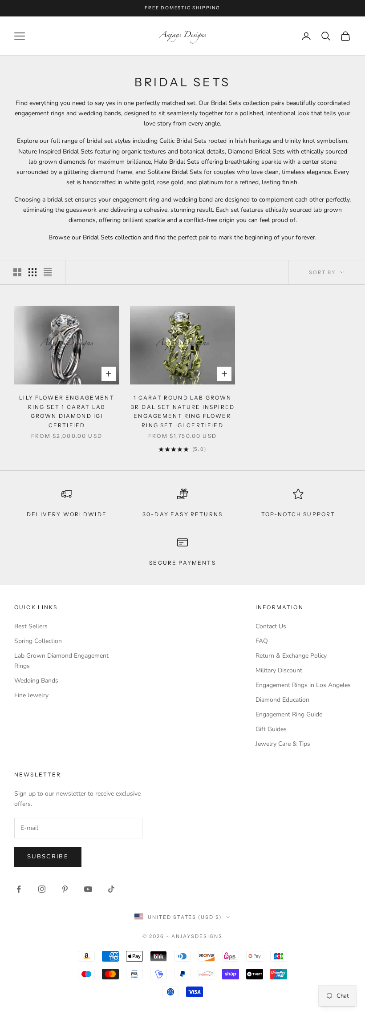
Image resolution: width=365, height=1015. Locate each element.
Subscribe (48, 857)
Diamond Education (282, 700)
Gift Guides (271, 729)
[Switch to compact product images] (48, 272)
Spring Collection (38, 641)
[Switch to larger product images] (17, 272)
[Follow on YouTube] (88, 889)
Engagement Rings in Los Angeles (303, 685)
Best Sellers (31, 626)
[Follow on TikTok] (111, 889)
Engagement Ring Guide (289, 714)
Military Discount (279, 670)
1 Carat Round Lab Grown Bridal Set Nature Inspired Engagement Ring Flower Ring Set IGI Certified (182, 411)
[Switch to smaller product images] (32, 272)
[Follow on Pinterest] (65, 889)
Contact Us (271, 626)
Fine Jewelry (31, 695)
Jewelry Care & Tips (283, 744)
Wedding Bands (36, 680)
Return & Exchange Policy (291, 655)
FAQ (262, 641)
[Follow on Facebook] (18, 889)
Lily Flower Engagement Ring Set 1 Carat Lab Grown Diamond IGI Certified (66, 411)
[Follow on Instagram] (41, 889)
